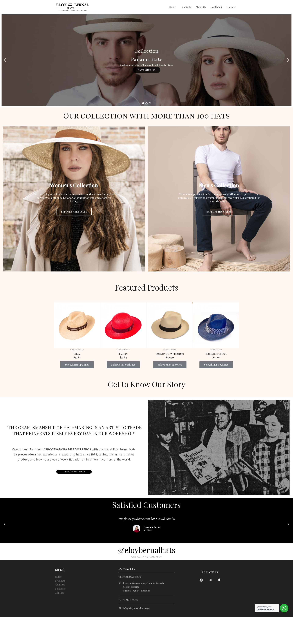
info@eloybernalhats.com (136, 608)
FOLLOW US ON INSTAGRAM (146, 557)
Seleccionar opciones (77, 364)
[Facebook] (201, 580)
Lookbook (216, 7)
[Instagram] (210, 580)
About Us (201, 7)
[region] (146, 60)
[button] (4, 60)
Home (172, 7)
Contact (231, 7)
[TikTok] (219, 580)
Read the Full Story (74, 471)
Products (186, 7)
